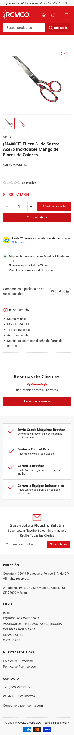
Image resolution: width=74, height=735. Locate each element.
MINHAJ (8, 137)
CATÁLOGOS (11, 640)
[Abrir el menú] (66, 14)
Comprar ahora (37, 217)
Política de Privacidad (18, 661)
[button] (12, 182)
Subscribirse (58, 544)
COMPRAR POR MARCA (19, 629)
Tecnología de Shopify (56, 722)
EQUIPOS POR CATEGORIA (21, 618)
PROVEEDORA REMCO (28, 722)
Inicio (7, 613)
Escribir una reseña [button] (37, 401)
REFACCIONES (13, 635)
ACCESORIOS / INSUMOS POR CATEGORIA (32, 624)
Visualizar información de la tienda (31, 270)
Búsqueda (61, 28)
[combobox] (37, 27)
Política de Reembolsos (19, 666)
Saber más (18, 242)
